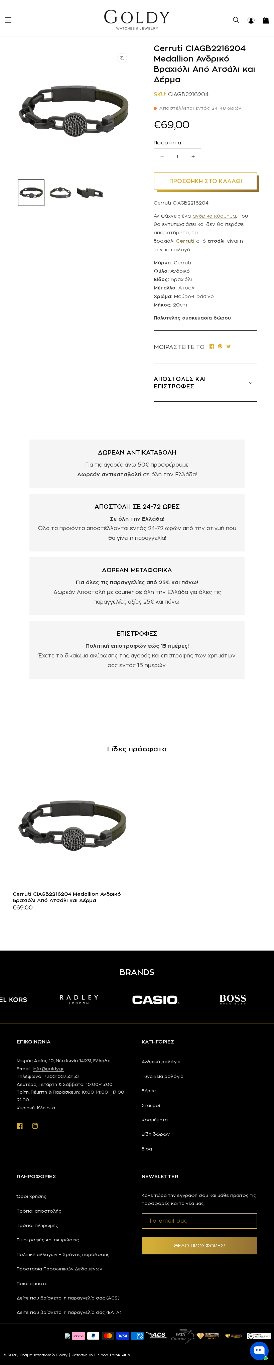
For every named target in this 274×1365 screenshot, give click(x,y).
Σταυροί (151, 1105)
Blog (147, 1148)
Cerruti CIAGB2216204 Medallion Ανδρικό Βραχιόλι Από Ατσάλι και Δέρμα (67, 897)
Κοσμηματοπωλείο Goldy (43, 1355)
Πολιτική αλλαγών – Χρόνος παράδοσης (63, 1254)
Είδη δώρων (156, 1134)
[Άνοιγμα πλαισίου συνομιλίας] (259, 1351)
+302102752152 (61, 1076)
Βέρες (149, 1090)
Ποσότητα (167, 142)
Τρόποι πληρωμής (37, 1225)
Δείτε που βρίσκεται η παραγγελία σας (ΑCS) (68, 1297)
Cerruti (185, 240)
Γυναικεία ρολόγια (162, 1076)
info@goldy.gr (48, 1068)
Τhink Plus (119, 1355)
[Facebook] (212, 347)
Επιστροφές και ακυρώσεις (48, 1239)
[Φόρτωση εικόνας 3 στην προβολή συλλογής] (90, 193)
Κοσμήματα (155, 1119)
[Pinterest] (220, 347)
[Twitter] (228, 347)
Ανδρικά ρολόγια (161, 1061)
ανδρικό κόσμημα (214, 215)
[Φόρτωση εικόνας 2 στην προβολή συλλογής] (60, 193)
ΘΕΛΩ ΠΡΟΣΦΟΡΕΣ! (199, 1245)
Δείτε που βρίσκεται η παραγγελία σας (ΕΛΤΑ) (69, 1312)
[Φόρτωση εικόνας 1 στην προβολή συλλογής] (31, 193)
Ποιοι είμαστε (32, 1283)
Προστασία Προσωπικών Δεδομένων (59, 1268)
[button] (8, 20)
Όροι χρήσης (31, 1196)
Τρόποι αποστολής (39, 1211)
